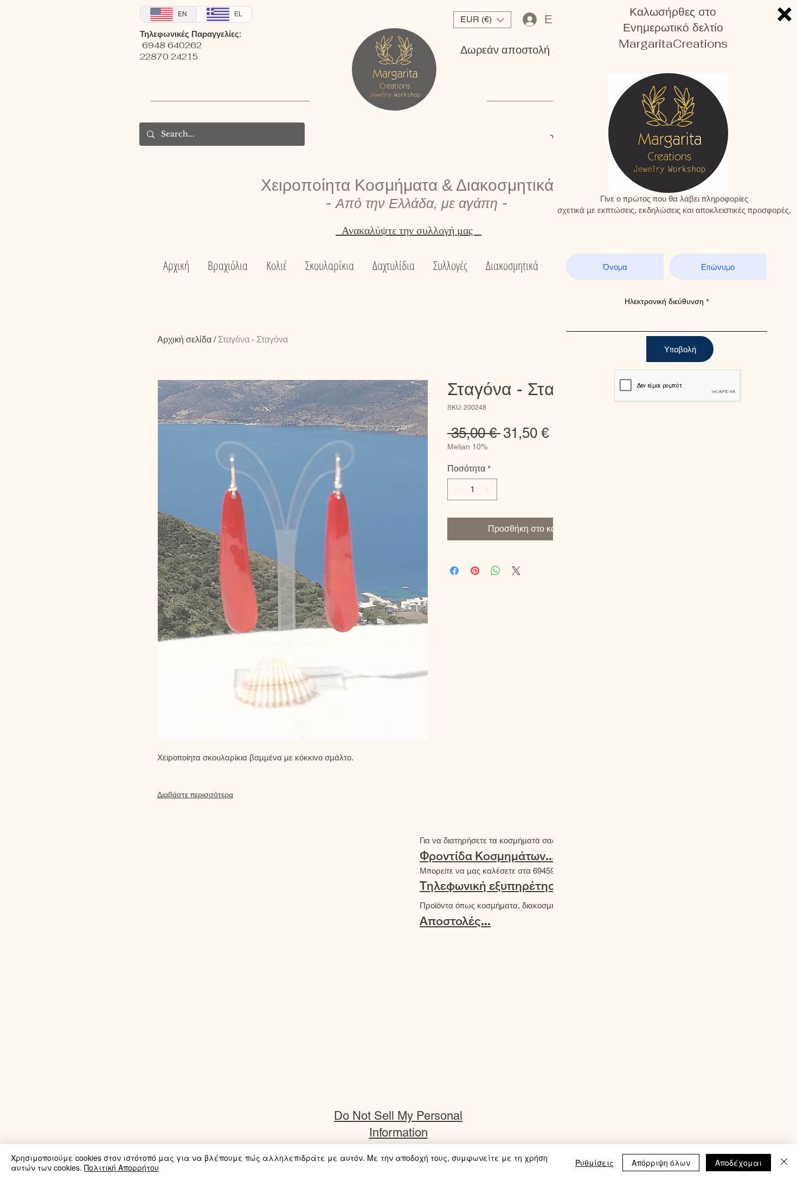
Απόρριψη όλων (661, 1162)
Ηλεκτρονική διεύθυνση (664, 301)
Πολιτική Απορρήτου (121, 1167)
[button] (784, 14)
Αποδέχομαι (738, 1162)
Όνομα (615, 250)
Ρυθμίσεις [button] (594, 1162)
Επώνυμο (718, 250)
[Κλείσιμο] (783, 1162)
